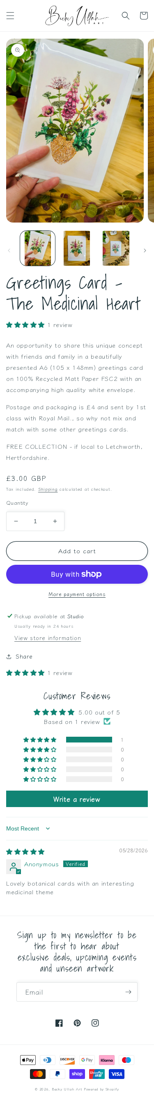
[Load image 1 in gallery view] (37, 248)
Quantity (17, 502)
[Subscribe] (128, 992)
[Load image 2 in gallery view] (76, 248)
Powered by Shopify (101, 1088)
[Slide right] (145, 250)
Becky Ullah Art (67, 1088)
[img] (25, 851)
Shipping (48, 489)
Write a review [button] (76, 799)
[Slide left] (9, 250)
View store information (47, 637)
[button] (10, 16)
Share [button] (24, 656)
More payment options (77, 593)
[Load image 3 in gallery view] (116, 248)
